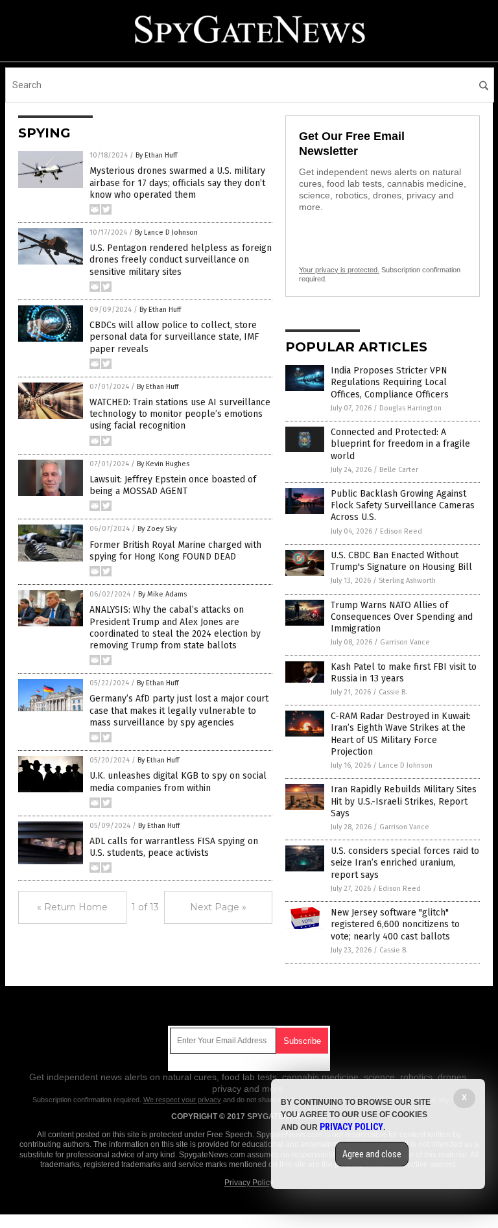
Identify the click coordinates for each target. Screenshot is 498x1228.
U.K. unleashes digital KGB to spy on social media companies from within (178, 781)
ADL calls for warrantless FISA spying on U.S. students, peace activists (173, 847)
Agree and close (371, 1154)
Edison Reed (401, 531)
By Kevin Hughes (163, 464)
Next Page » (218, 907)
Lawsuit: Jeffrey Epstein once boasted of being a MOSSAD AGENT (172, 485)
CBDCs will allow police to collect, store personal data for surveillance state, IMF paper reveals (174, 337)
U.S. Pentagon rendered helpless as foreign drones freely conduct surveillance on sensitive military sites (180, 259)
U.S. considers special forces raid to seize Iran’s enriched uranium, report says (405, 862)
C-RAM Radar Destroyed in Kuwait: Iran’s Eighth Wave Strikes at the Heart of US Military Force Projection (401, 734)
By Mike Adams (162, 594)
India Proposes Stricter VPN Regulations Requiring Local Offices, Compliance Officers (390, 382)
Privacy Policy (249, 1182)
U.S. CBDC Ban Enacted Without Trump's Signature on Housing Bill (401, 561)
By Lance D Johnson (166, 232)
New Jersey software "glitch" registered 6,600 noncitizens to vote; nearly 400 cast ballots (395, 924)
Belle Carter (398, 470)
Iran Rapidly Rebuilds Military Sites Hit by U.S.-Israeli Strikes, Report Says (404, 801)
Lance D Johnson (406, 765)
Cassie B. (393, 692)
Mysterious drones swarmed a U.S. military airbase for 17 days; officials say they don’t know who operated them (177, 182)
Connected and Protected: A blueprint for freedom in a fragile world (400, 444)
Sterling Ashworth (407, 580)
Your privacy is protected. (339, 270)
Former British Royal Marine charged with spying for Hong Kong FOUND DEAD (175, 550)
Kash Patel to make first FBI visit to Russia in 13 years (404, 672)
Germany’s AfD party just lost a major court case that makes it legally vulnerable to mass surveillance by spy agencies (178, 710)
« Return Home (72, 907)
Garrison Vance (405, 642)
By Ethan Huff (156, 155)
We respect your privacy (182, 1100)
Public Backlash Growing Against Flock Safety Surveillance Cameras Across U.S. (403, 505)
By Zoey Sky (156, 529)
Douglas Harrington (410, 408)
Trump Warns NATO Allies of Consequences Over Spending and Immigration (402, 617)
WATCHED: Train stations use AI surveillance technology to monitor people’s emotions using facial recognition (179, 414)
